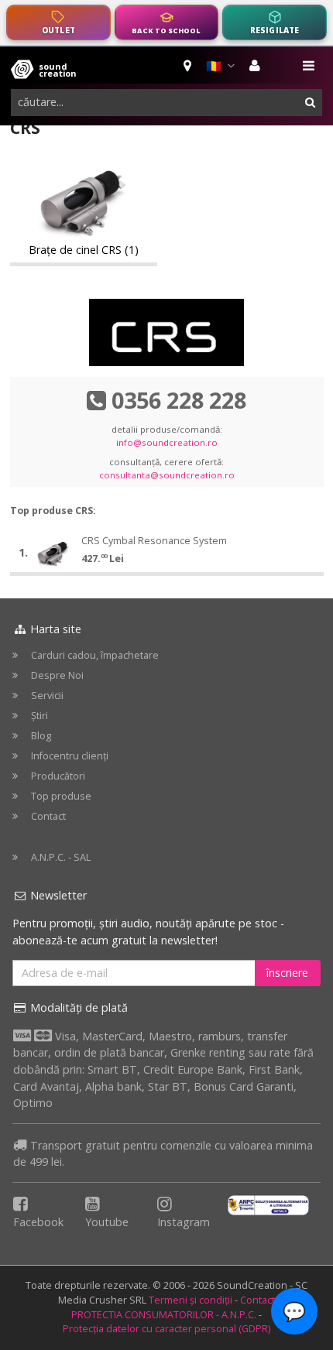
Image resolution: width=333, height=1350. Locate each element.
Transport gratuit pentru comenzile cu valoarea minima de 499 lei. (163, 1154)
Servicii (47, 695)
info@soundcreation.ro (167, 442)
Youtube (107, 1222)
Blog (41, 735)
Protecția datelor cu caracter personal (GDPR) (166, 1328)
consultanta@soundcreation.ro (167, 475)
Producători (58, 776)
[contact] (188, 65)
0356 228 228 (179, 400)
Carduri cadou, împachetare (95, 655)
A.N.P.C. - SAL (61, 857)
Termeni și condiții (190, 1300)
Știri (39, 715)
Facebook (38, 1222)
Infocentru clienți (69, 755)
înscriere (287, 972)
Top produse (61, 796)
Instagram (183, 1222)
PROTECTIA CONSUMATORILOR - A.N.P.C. (163, 1314)
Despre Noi (57, 675)
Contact (48, 816)
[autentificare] (256, 65)
